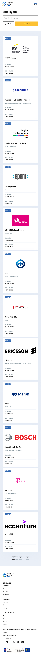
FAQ (4, 615)
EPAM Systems (10, 187)
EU (3, 618)
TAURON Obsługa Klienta (14, 230)
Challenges (6, 586)
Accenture (9, 534)
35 (27, 558)
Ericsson (8, 360)
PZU (6, 273)
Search (27, 24)
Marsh (7, 404)
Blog (4, 589)
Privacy (5, 632)
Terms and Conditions (9, 635)
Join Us (5, 621)
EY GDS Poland (10, 58)
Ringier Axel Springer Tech (15, 143)
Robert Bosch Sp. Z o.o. (14, 447)
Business (5, 602)
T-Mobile (8, 490)
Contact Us (6, 624)
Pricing (5, 608)
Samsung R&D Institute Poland (17, 100)
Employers (6, 594)
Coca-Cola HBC (11, 317)
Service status (7, 638)
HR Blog (5, 605)
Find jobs (5, 591)
